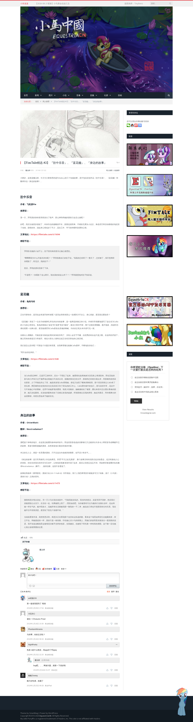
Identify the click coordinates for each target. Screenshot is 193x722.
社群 (106, 95)
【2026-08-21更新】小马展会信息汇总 (52, 3)
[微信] (129, 126)
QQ (39, 569)
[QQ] (132, 126)
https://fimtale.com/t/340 (45, 358)
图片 (51, 95)
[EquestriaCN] (96, 48)
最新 (108, 592)
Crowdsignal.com (148, 413)
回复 (116, 608)
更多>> (63, 569)
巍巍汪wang (33, 676)
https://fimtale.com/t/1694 (45, 234)
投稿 (120, 95)
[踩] (111, 608)
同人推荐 (109, 170)
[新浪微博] (136, 126)
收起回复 (117, 645)
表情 (30, 586)
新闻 (37, 95)
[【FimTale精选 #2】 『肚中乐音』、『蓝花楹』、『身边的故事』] (70, 134)
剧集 (92, 95)
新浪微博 (48, 569)
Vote (136, 401)
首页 (26, 95)
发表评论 (113, 586)
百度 (57, 569)
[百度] (140, 126)
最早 (113, 592)
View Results (148, 409)
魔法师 (27, 170)
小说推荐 (116, 170)
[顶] (108, 608)
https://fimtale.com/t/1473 (45, 483)
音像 (78, 95)
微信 (32, 569)
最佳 (117, 592)
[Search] (169, 95)
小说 (65, 95)
